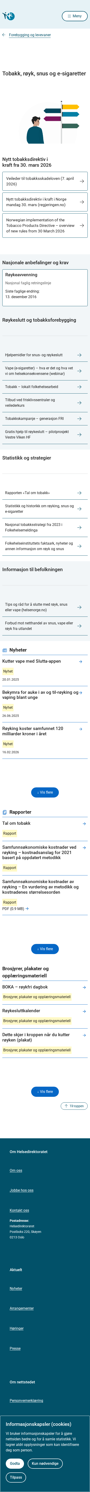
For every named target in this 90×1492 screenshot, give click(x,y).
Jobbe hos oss (21, 1190)
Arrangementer (22, 1308)
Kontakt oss (19, 1210)
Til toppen (77, 1106)
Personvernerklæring (26, 1400)
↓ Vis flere (45, 792)
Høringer (17, 1328)
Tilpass (16, 1477)
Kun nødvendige (45, 1463)
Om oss (16, 1170)
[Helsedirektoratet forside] (7, 16)
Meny (77, 16)
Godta (15, 1463)
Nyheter (16, 1288)
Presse (15, 1348)
